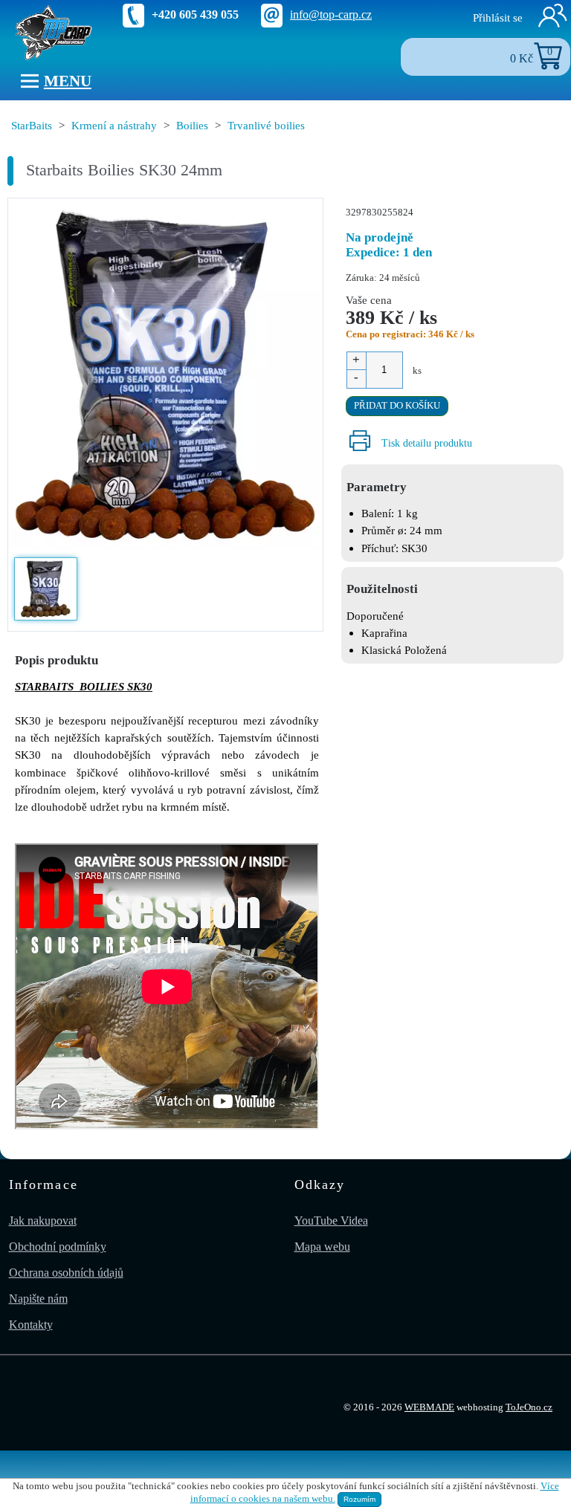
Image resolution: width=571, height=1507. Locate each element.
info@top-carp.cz (331, 14)
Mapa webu (322, 1246)
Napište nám (38, 1298)
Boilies (192, 125)
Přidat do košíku (397, 406)
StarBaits (31, 125)
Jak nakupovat (43, 1220)
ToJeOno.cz (529, 1407)
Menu (67, 80)
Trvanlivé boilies (266, 125)
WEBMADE (429, 1407)
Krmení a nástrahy (114, 125)
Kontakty (31, 1324)
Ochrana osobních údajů (66, 1272)
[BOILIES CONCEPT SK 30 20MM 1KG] (165, 376)
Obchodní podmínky (57, 1246)
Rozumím (359, 1499)
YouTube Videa (331, 1220)
